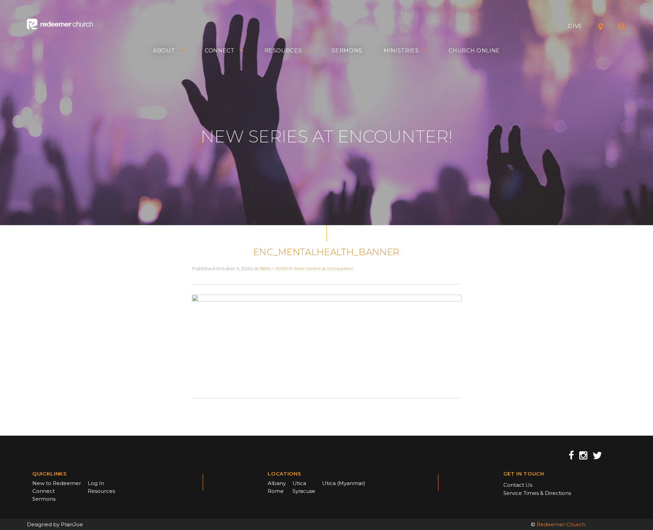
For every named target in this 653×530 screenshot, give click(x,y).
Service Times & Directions (537, 493)
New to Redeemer (56, 483)
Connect (220, 50)
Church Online (474, 50)
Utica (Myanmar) (343, 483)
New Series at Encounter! (323, 268)
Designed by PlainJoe (55, 524)
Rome (276, 491)
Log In (96, 483)
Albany (277, 483)
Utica (299, 483)
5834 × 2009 (273, 268)
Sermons (347, 50)
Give (575, 26)
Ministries (401, 50)
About (164, 50)
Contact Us (517, 485)
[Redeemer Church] (60, 24)
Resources (283, 50)
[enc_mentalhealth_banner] (327, 340)
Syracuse (303, 491)
